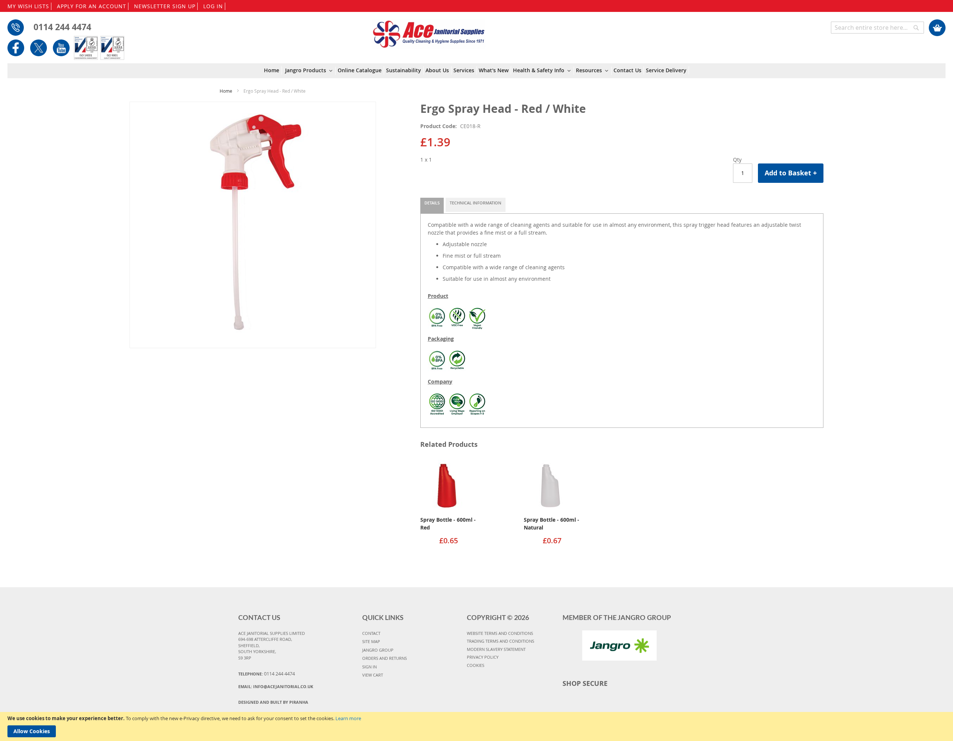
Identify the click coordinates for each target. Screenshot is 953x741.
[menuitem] (273, 70)
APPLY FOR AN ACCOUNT (91, 6)
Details (432, 203)
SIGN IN (369, 667)
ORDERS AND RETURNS (384, 658)
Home (226, 91)
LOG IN (213, 6)
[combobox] (877, 28)
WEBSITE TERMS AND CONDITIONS (500, 633)
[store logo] (428, 30)
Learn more (348, 718)
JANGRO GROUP (377, 650)
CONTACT (371, 633)
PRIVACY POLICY (482, 657)
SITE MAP (371, 641)
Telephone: (266, 673)
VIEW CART (372, 675)
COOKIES (475, 665)
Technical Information (475, 203)
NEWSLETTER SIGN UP (164, 6)
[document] (476, 726)
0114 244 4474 (62, 27)
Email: (275, 686)
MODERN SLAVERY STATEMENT (496, 649)
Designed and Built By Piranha (273, 702)
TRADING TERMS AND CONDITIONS (500, 641)
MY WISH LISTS (28, 6)
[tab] (432, 205)
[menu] (476, 71)
